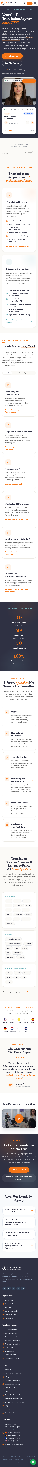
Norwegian (18, 914)
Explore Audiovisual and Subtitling (19, 553)
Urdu (23, 977)
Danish (8, 914)
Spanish (17, 901)
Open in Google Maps (12, 1429)
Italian (8, 905)
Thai (7, 953)
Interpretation (17, 373)
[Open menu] (35, 3)
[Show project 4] (13, 130)
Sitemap (25, 1462)
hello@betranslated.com (14, 1445)
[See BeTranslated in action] (19, 1118)
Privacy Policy (7, 1459)
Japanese (28, 944)
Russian (16, 910)
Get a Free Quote (12, 56)
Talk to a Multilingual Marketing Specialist (19, 1178)
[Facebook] (4, 1288)
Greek (8, 919)
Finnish (28, 914)
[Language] (24, 3)
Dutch (28, 905)
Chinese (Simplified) (13, 939)
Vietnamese (17, 953)
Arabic (24, 948)
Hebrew (9, 973)
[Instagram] (18, 1288)
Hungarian (25, 919)
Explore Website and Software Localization (19, 590)
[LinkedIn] (13, 1288)
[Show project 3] (10, 130)
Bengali (8, 982)
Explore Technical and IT (15, 484)
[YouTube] (23, 1288)
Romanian (9, 924)
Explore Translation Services (18, 246)
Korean (8, 948)
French (8, 901)
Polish (8, 910)
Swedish (26, 910)
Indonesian (10, 957)
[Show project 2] (8, 130)
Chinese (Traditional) (13, 944)
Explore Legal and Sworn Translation (19, 448)
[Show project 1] (5, 130)
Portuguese (18, 905)
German (26, 901)
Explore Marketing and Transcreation (19, 411)
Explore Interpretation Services (19, 321)
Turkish (17, 973)
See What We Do (12, 63)
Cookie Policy (31, 1459)
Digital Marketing (29, 373)
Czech (16, 919)
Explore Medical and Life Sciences (18, 519)
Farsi (16, 977)
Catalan (27, 973)
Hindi (16, 948)
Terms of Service (19, 1459)
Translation (7, 373)
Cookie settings (15, 1462)
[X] (9, 1288)
